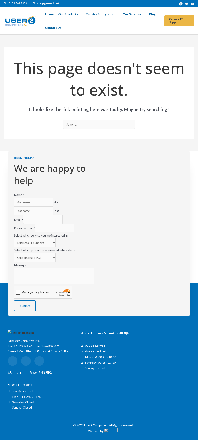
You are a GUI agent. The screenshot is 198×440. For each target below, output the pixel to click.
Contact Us (53, 27)
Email (18, 219)
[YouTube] (192, 4)
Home (49, 14)
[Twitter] (186, 4)
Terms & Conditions (21, 351)
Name (19, 195)
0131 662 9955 (18, 3)
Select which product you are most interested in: (45, 250)
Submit (25, 305)
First (56, 202)
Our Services (132, 14)
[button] (179, 20)
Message (20, 265)
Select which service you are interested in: (41, 235)
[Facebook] (181, 4)
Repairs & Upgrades (100, 14)
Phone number (24, 228)
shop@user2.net (48, 3)
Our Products (68, 14)
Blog (152, 14)
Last (56, 211)
